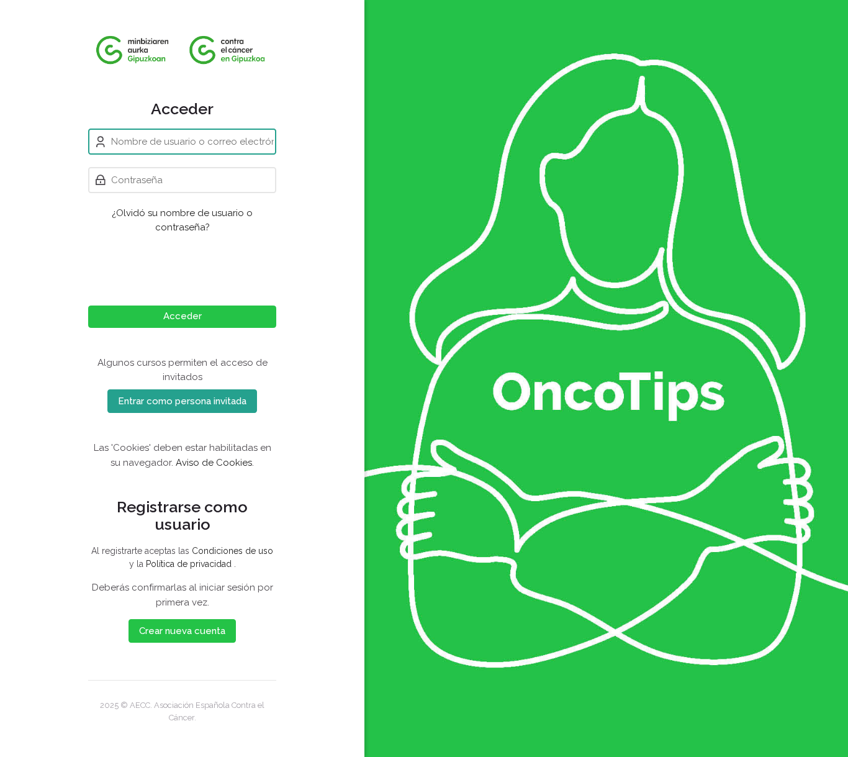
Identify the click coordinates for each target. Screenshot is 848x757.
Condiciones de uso (232, 551)
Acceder (182, 316)
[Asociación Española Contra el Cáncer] (182, 49)
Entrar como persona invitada (182, 401)
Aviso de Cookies (214, 462)
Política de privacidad (190, 564)
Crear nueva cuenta (182, 631)
